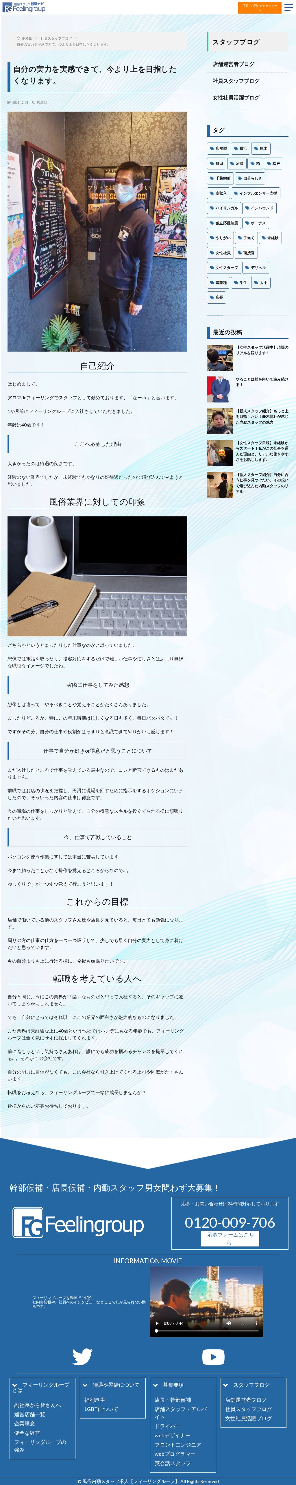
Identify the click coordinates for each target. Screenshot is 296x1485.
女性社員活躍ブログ (236, 97)
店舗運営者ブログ (233, 64)
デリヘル (258, 267)
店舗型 (42, 102)
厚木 (263, 148)
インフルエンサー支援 (258, 193)
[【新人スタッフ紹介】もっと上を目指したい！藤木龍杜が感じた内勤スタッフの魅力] (220, 421)
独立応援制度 (227, 223)
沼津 (239, 163)
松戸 (276, 163)
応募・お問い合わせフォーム (260, 7)
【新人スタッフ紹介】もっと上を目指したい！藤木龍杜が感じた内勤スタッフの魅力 (262, 416)
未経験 (273, 237)
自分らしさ (252, 178)
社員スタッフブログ (236, 80)
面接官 (249, 252)
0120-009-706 (230, 1222)
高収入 (221, 193)
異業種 (221, 282)
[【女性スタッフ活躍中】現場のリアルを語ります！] (220, 358)
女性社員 (223, 252)
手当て (249, 237)
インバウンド (262, 208)
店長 (219, 297)
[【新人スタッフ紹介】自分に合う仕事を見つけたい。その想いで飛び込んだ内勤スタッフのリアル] (220, 485)
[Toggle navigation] (288, 6)
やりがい (223, 237)
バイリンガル (227, 208)
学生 (243, 282)
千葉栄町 (223, 178)
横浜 (243, 148)
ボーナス (258, 223)
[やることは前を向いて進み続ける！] (220, 389)
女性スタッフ (227, 267)
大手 (263, 282)
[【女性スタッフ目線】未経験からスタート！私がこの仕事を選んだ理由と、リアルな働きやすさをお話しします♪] (220, 453)
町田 (219, 163)
